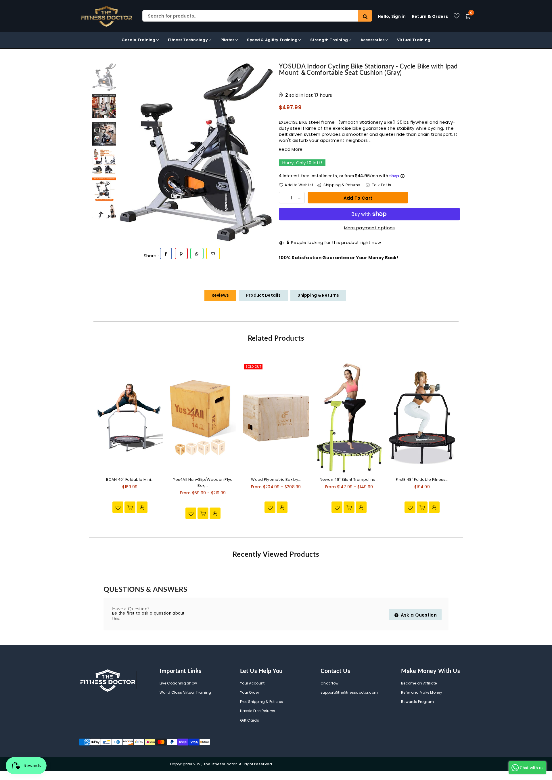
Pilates (228, 40)
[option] (196, 152)
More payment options (369, 228)
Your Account (252, 683)
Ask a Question (418, 615)
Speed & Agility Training (273, 40)
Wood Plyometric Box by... (276, 479)
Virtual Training (413, 40)
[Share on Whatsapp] (197, 253)
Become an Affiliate (419, 683)
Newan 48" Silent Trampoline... (349, 479)
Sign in (392, 16)
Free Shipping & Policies (261, 701)
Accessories (373, 40)
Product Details (263, 295)
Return (430, 16)
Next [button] (268, 153)
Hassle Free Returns (257, 710)
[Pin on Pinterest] (181, 253)
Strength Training (329, 40)
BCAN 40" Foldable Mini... (130, 479)
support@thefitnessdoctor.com (349, 692)
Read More (291, 149)
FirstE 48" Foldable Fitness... (422, 479)
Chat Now (329, 683)
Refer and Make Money (421, 692)
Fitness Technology (188, 40)
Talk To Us (381, 185)
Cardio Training (139, 40)
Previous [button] (124, 153)
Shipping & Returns (341, 185)
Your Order (249, 692)
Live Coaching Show (178, 683)
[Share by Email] (213, 253)
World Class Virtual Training (185, 692)
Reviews (220, 295)
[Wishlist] (456, 16)
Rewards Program (417, 701)
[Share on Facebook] (166, 253)
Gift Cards (249, 720)
